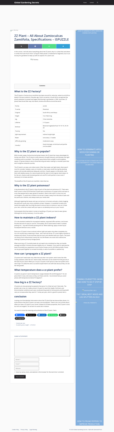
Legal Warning (33, 429)
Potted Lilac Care (20, 323)
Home (85, 2)
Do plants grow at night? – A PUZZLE (25, 325)
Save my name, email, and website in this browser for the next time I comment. (40, 372)
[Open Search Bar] (97, 2)
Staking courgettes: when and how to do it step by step (89, 282)
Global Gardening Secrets (26, 2)
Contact (92, 2)
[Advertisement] (57, 17)
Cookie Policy (15, 429)
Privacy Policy (24, 429)
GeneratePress (98, 429)
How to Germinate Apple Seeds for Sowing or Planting (89, 152)
